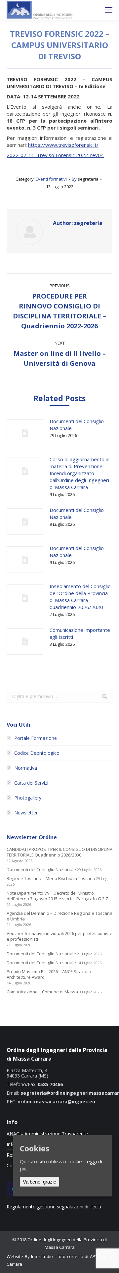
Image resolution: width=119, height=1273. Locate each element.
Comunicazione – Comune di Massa (42, 992)
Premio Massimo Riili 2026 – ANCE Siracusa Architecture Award (49, 974)
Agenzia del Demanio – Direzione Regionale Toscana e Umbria (59, 916)
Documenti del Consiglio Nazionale (77, 424)
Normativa (25, 768)
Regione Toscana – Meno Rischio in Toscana (51, 878)
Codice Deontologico (37, 753)
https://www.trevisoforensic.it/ (63, 144)
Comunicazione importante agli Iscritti (80, 633)
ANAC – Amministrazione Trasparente (47, 1133)
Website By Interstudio (30, 1256)
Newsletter (26, 812)
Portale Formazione (35, 738)
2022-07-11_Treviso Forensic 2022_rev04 (55, 155)
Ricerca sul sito (91, 10)
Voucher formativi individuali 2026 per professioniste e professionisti (59, 936)
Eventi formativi (51, 179)
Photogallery (27, 798)
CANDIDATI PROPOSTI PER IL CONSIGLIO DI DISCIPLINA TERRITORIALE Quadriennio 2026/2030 (59, 852)
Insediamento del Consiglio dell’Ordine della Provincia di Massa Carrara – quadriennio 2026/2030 (80, 596)
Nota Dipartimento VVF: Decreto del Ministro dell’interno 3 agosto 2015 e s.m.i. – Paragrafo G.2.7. (58, 896)
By (85, 179)
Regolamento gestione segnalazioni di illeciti (54, 1206)
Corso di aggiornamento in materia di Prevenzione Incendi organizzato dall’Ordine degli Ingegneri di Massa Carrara (79, 473)
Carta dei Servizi (31, 783)
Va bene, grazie (39, 1182)
